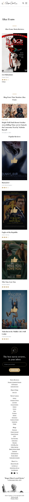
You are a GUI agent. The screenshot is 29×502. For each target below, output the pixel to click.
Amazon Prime (14, 400)
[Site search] (23, 3)
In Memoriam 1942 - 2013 (14, 480)
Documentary (14, 404)
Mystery (14, 413)
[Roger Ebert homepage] (9, 3)
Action (14, 398)
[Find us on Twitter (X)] (17, 473)
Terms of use (14, 497)
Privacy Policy (14, 498)
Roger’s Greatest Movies (14, 382)
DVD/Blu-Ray (14, 445)
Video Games (14, 447)
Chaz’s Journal (14, 432)
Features (14, 451)
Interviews (14, 440)
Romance (14, 417)
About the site (14, 463)
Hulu (14, 411)
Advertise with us (14, 468)
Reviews (14, 430)
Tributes (14, 443)
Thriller (14, 424)
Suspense (14, 422)
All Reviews (14, 384)
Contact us (14, 466)
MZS (14, 436)
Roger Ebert (14, 455)
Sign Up (14, 392)
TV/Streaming (14, 453)
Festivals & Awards (14, 458)
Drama (14, 407)
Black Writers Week (14, 449)
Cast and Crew (14, 386)
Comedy (14, 402)
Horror (14, 409)
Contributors (14, 470)
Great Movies (14, 434)
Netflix (14, 415)
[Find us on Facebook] (11, 473)
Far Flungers (14, 438)
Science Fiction (14, 419)
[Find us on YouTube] (14, 473)
